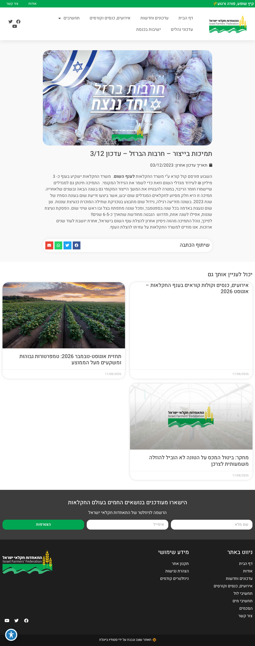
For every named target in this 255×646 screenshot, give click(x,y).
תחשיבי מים (243, 601)
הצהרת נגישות (177, 571)
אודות (32, 3)
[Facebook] (18, 21)
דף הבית (186, 18)
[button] (77, 245)
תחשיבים (72, 18)
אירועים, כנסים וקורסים (110, 18)
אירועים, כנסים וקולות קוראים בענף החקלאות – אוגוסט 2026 (197, 288)
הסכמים (246, 608)
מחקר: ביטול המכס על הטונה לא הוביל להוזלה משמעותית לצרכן (199, 461)
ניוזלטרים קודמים (174, 579)
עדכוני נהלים (182, 29)
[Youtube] (14, 26)
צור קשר (12, 3)
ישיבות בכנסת (148, 29)
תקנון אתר (180, 564)
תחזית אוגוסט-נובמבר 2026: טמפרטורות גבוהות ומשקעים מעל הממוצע (70, 360)
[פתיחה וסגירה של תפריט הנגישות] (11, 635)
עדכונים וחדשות (154, 18)
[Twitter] (10, 21)
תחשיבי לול (243, 594)
